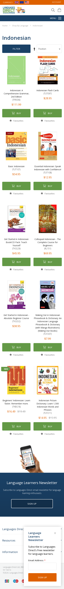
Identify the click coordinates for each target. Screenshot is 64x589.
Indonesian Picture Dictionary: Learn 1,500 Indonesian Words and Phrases (47, 406)
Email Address (35, 560)
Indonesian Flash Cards (47, 92)
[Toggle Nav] (59, 18)
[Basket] (59, 10)
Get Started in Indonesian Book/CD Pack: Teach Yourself (16, 244)
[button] (16, 120)
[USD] (27, 2)
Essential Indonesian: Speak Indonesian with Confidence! (47, 169)
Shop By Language (20, 25)
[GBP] (17, 2)
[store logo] (14, 10)
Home (5, 25)
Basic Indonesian (16, 168)
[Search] (53, 10)
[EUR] (22, 2)
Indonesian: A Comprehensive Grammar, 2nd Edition (16, 95)
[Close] (55, 533)
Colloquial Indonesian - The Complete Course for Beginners (48, 244)
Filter (16, 48)
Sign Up (32, 503)
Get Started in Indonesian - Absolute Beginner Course (16, 318)
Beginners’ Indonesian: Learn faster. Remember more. (16, 403)
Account (56, 2)
